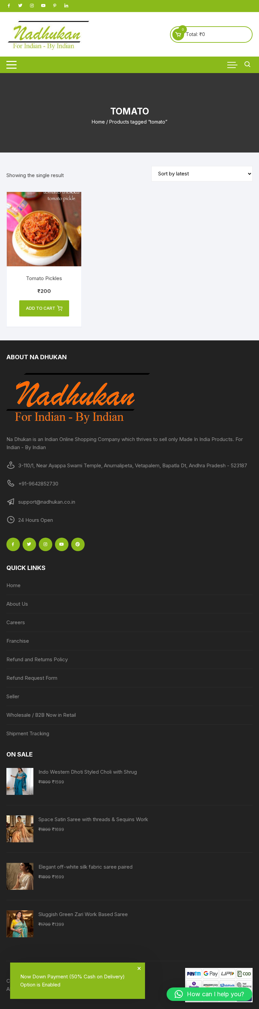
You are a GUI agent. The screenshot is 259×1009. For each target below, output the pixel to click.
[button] (209, 994)
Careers (15, 622)
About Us (17, 604)
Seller (12, 696)
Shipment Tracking (27, 733)
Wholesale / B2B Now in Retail (41, 715)
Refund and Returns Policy (37, 659)
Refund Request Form (31, 678)
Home (98, 122)
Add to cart (40, 308)
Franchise (17, 641)
